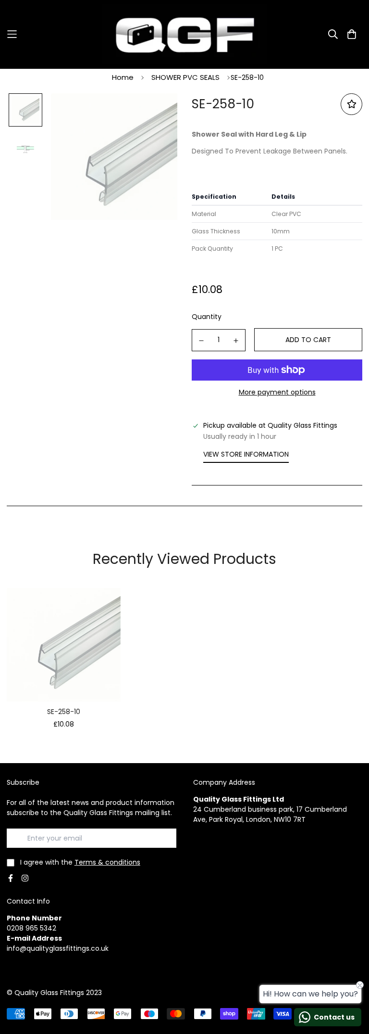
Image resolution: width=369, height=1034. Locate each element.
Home (123, 77)
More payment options (277, 392)
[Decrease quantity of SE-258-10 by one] (201, 341)
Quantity (206, 316)
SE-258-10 (63, 711)
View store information (246, 454)
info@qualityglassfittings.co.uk (58, 948)
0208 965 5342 (31, 928)
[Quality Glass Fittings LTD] (184, 34)
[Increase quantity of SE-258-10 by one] (236, 341)
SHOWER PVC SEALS (185, 77)
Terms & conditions (107, 862)
